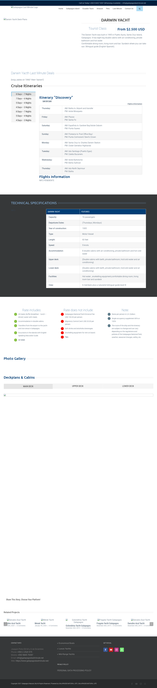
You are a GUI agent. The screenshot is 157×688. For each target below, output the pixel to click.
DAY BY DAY (47, 101)
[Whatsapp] (122, 650)
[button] (139, 8)
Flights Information (135, 104)
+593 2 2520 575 (24, 652)
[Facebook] (105, 650)
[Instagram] (116, 650)
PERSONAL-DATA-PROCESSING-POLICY (74, 670)
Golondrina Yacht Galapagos (78, 625)
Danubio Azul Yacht (12, 623)
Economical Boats (66, 643)
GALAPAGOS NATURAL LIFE (68, 683)
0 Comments (21, 626)
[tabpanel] (90, 139)
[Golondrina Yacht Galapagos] (78, 620)
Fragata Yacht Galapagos (108, 623)
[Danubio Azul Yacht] (16, 620)
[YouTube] (111, 650)
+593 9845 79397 (25, 655)
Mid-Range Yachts (67, 654)
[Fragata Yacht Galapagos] (110, 620)
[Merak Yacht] (47, 620)
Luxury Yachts (65, 649)
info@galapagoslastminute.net (134, 3)
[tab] (23, 94)
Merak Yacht (40, 623)
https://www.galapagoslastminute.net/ (32, 661)
